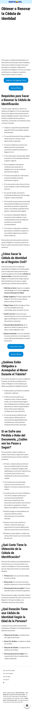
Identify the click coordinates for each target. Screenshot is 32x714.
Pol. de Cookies (8, 673)
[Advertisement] (16, 41)
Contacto (6, 679)
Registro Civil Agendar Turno (16, 80)
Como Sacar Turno (16, 346)
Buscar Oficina (16, 88)
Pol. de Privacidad (9, 670)
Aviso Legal (6, 676)
